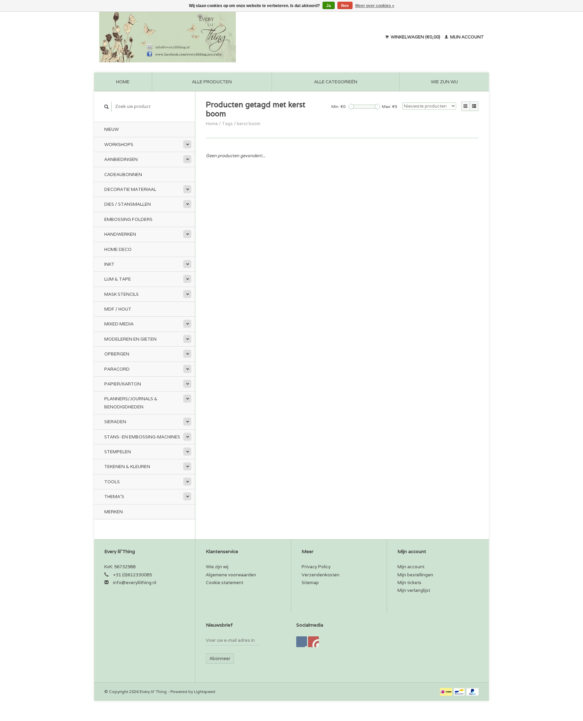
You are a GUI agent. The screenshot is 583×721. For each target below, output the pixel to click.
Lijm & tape (117, 279)
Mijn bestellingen (415, 575)
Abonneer (220, 658)
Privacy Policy (316, 567)
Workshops (118, 144)
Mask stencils (121, 294)
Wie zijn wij (444, 82)
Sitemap (310, 582)
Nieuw (111, 129)
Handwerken (120, 234)
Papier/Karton (122, 384)
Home (123, 82)
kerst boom (248, 123)
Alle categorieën (335, 82)
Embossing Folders (128, 219)
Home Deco (118, 249)
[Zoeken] (107, 107)
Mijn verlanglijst (413, 590)
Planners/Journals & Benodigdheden (131, 402)
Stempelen (117, 452)
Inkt (109, 264)
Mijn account (466, 37)
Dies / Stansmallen (127, 204)
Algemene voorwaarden (231, 575)
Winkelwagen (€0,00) (415, 37)
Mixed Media (119, 324)
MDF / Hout (117, 309)
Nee (345, 5)
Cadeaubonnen (123, 174)
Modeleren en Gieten (130, 339)
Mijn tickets (409, 582)
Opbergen (116, 354)
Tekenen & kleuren (127, 466)
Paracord (117, 369)
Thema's (114, 496)
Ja (328, 5)
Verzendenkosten (320, 575)
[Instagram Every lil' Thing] (313, 641)
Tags (227, 123)
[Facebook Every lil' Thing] (301, 641)
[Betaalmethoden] (446, 691)
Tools (112, 482)
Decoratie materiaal (130, 189)
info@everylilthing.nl (134, 582)
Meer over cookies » (374, 5)
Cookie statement (224, 582)
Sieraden (115, 422)
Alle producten (212, 82)
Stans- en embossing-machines (142, 437)
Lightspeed (204, 691)
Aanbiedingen (121, 159)
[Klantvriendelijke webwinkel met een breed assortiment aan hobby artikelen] (211, 37)
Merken (113, 512)
